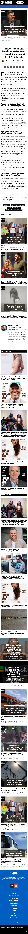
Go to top (25, 931)
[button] (25, 2)
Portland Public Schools (14, 209)
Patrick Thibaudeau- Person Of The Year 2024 (12, 489)
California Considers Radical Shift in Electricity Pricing (13, 789)
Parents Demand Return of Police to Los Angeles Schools (13, 248)
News (14, 893)
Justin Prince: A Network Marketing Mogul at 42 (10, 550)
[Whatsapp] (17, 67)
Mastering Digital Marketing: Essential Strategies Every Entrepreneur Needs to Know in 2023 (12, 578)
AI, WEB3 (14, 908)
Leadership (14, 903)
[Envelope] (16, 886)
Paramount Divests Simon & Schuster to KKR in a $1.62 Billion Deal (13, 633)
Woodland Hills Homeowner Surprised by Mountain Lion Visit (13, 754)
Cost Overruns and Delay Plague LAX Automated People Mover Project (12, 861)
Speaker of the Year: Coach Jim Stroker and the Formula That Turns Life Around (12, 406)
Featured (6, 205)
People (14, 913)
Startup (14, 910)
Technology (14, 898)
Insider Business (14, 901)
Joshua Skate (9, 60)
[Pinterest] (11, 67)
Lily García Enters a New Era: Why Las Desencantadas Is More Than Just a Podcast (13, 378)
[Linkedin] (14, 67)
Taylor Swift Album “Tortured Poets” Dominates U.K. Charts (14, 317)
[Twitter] (8, 67)
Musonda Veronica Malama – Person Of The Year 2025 (14, 462)
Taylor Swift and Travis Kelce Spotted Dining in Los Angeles (14, 282)
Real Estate (14, 918)
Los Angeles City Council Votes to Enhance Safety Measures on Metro (13, 718)
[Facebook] (5, 67)
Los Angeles (14, 44)
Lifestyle (14, 905)
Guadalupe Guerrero (18, 205)
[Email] (23, 67)
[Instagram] (12, 886)
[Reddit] (20, 67)
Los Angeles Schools (14, 207)
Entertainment (14, 896)
